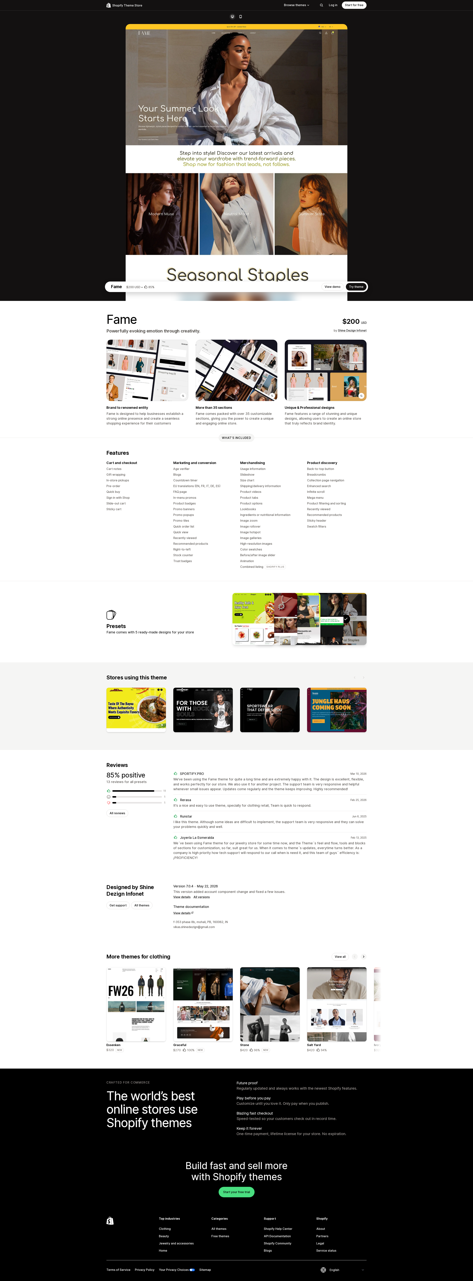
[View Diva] (322, 619)
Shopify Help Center (278, 1229)
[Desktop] (232, 17)
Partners (322, 1236)
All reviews (117, 813)
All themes (141, 905)
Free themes (220, 1236)
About (320, 1229)
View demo (333, 287)
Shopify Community (277, 1243)
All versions (201, 897)
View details (181, 897)
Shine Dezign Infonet (352, 330)
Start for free (354, 5)
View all (340, 956)
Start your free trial (236, 1192)
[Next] (364, 677)
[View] (136, 711)
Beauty (164, 1236)
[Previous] (355, 677)
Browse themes (295, 5)
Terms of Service (118, 1270)
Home (163, 1250)
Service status (326, 1250)
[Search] (321, 5)
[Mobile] (241, 17)
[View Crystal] (276, 619)
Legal (320, 1243)
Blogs (268, 1250)
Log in (333, 5)
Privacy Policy (144, 1270)
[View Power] (299, 619)
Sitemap (205, 1270)
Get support (118, 905)
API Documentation (277, 1236)
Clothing (165, 1229)
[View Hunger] (253, 619)
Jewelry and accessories (176, 1243)
